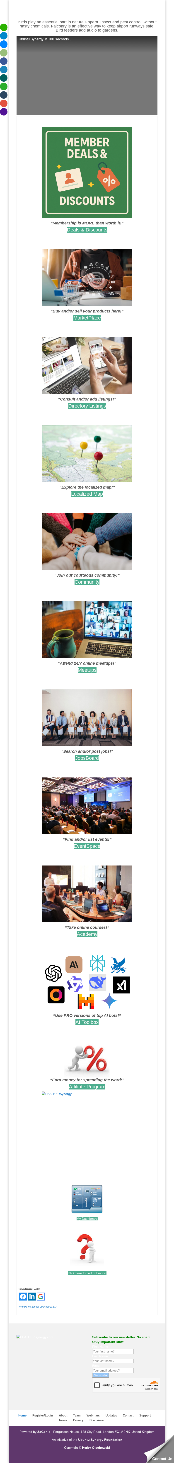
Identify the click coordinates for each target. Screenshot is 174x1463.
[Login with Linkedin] (32, 1297)
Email (96, 1365)
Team (77, 1415)
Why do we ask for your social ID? (37, 1306)
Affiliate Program (87, 1086)
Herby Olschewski (96, 1447)
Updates (111, 1415)
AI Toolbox (87, 1022)
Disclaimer (96, 1420)
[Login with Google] (41, 1297)
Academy (87, 934)
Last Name (100, 1356)
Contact (128, 1415)
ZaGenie (43, 1431)
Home (22, 1415)
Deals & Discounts (87, 230)
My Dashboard (87, 1218)
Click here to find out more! (87, 1273)
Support (145, 1415)
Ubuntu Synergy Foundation (100, 1439)
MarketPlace (87, 318)
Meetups (87, 670)
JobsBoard (87, 758)
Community (87, 582)
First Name (100, 1346)
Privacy (78, 1420)
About (63, 1415)
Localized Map (87, 494)
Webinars (93, 1415)
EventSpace (87, 846)
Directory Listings (87, 406)
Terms (63, 1420)
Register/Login (42, 1415)
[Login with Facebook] (23, 1297)
